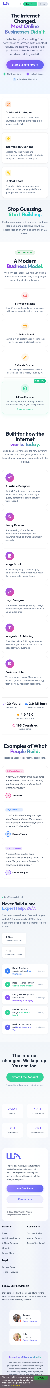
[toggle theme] (20, 4)
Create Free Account (25, 1077)
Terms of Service (10, 1272)
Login (42, 4)
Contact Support (34, 1238)
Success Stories (34, 1233)
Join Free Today (25, 1188)
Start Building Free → (25, 64)
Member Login (25, 1199)
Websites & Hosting (11, 1238)
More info (15, 1385)
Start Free (30, 4)
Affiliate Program (10, 1243)
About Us (6, 1248)
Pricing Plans (8, 1253)
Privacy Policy (8, 1267)
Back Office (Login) (36, 1243)
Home (4, 1233)
